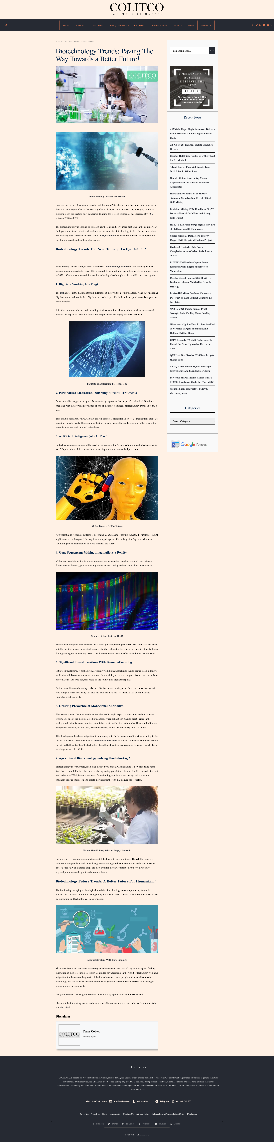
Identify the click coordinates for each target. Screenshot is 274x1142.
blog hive (64, 1007)
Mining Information (118, 25)
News (104, 1113)
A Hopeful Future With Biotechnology (107, 960)
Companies (139, 25)
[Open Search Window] (6, 25)
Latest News (97, 25)
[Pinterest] (264, 25)
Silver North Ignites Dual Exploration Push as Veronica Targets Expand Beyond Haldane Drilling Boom (192, 329)
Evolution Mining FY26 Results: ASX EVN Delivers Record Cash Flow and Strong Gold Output (192, 213)
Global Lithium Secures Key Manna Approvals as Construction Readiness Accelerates (189, 182)
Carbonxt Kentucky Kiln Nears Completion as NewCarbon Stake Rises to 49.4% (191, 251)
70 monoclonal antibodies (104, 740)
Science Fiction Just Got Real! (107, 636)
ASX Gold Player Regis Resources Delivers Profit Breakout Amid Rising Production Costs (192, 133)
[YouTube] (267, 25)
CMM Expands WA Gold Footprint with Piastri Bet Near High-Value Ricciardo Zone (191, 344)
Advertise (84, 1113)
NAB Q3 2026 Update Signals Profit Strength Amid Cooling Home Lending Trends (190, 313)
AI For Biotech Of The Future (107, 526)
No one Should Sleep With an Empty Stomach (106, 850)
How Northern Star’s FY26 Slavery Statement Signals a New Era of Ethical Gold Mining (190, 198)
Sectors (177, 25)
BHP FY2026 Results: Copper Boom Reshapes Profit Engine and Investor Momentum (189, 267)
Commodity (115, 1113)
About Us (80, 25)
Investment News (159, 25)
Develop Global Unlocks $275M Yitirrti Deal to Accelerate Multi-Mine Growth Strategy (190, 282)
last (62, 292)
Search (212, 51)
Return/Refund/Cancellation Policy (168, 1113)
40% (150, 214)
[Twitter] (256, 25)
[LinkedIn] (271, 25)
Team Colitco (68, 41)
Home (66, 25)
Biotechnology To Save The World (107, 196)
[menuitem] (97, 25)
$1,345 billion (109, 235)
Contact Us (206, 25)
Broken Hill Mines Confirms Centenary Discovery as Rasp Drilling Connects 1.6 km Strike (191, 297)
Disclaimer (63, 1016)
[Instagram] (260, 25)
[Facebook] (253, 25)
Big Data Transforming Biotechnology (107, 383)
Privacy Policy (142, 1113)
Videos (191, 25)
